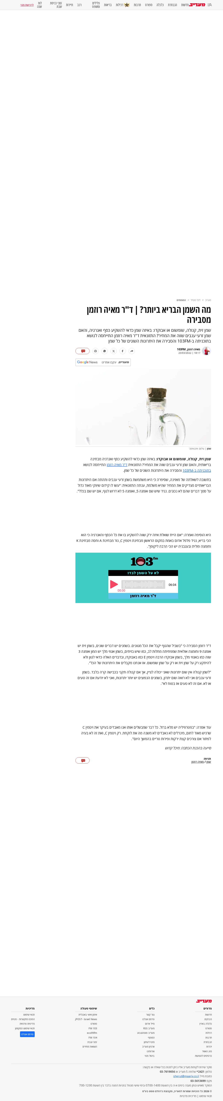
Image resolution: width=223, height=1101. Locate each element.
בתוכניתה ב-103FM (197, 470)
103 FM (93, 1028)
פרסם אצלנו (148, 1019)
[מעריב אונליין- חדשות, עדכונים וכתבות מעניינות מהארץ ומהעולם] (197, 4)
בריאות (108, 5)
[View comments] (82, 351)
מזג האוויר (207, 1051)
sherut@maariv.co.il (186, 1076)
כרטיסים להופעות (203, 1055)
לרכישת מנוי (27, 5)
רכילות (119, 4)
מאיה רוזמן (197, 762)
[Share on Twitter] (113, 351)
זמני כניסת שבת (56, 4)
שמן (208, 762)
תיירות (69, 5)
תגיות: (207, 758)
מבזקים (208, 1019)
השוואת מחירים (90, 1046)
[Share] (132, 351)
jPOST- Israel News (86, 1019)
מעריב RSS (149, 1028)
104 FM (93, 1037)
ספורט (148, 5)
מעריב (208, 300)
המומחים (181, 300)
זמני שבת (92, 1042)
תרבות (137, 5)
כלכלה (160, 5)
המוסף (151, 1037)
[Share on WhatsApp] (104, 351)
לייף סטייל (195, 300)
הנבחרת (172, 5)
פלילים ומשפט (96, 4)
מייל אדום (150, 1023)
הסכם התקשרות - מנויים (23, 1019)
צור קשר (150, 1014)
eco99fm (92, 1032)
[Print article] (95, 351)
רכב (79, 5)
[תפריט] (210, 5)
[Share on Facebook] (123, 351)
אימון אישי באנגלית (88, 1014)
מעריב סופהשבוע (146, 1032)
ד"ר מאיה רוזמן (117, 464)
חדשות (185, 5)
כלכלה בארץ (205, 1023)
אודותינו (151, 1051)
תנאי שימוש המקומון (25, 1028)
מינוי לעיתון (149, 1042)
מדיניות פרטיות (27, 1023)
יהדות (209, 1046)
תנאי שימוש (29, 1014)
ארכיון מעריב (148, 1046)
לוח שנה (39, 4)
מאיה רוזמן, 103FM (188, 349)
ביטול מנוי (150, 1055)
